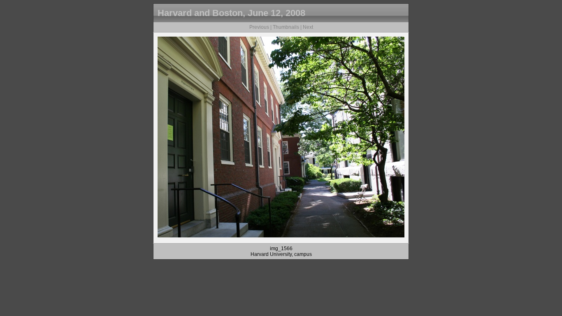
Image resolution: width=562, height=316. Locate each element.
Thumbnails (286, 27)
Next (308, 27)
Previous (259, 27)
